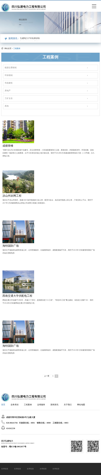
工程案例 (28, 405)
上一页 (46, 376)
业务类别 (14, 405)
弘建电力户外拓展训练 (30, 41)
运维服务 (41, 405)
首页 (3, 405)
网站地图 (81, 405)
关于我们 (68, 405)
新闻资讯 (54, 405)
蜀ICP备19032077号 (17, 447)
